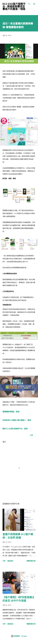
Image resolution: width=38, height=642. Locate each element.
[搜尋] (29, 4)
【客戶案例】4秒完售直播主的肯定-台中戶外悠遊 (18, 598)
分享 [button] (31, 435)
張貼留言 (10, 561)
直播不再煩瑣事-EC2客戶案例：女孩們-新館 (18, 535)
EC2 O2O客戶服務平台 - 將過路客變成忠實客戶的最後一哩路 (14, 6)
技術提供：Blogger (20, 636)
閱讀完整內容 (31, 561)
